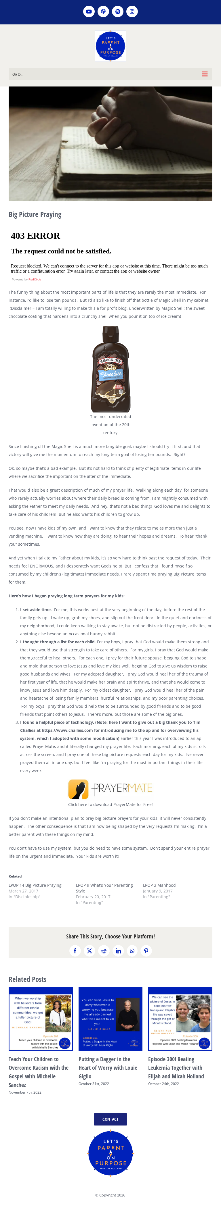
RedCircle (34, 279)
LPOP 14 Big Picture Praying (35, 885)
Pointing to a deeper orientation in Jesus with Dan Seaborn (36, 1067)
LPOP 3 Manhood (159, 885)
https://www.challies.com (67, 730)
